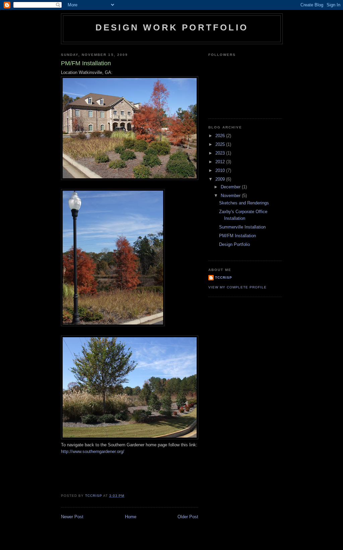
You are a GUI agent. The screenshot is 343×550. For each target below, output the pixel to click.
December (231, 186)
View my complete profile (237, 287)
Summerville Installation (242, 227)
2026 (220, 135)
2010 (220, 170)
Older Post (188, 516)
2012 (220, 161)
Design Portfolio (234, 244)
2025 (220, 144)
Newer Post (72, 516)
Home (130, 516)
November (231, 195)
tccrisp (223, 277)
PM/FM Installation (237, 235)
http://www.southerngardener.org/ (92, 451)
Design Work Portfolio (171, 27)
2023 (220, 153)
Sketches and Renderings (244, 202)
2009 (220, 179)
